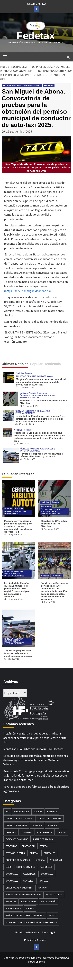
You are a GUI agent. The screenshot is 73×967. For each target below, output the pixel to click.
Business (52, 811)
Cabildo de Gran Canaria (19, 818)
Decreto (61, 832)
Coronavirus (44, 832)
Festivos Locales (15, 853)
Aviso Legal (48, 932)
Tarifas (30, 908)
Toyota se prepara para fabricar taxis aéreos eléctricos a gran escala (41, 455)
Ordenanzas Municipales (19, 887)
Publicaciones (54, 894)
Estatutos (11, 846)
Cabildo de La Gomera (49, 818)
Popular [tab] (36, 364)
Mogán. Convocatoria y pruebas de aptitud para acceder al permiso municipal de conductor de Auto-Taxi (41, 382)
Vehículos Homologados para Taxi (25, 915)
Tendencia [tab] (52, 364)
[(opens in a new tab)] (10, 398)
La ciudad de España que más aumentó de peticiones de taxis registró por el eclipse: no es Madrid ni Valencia (40, 419)
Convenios (26, 832)
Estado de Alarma (43, 839)
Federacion (28, 846)
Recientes (48, 85)
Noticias (20, 373)
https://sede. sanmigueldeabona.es (27, 291)
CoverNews (62, 957)
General (34, 853)
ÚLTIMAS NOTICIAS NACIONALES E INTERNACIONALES (37, 397)
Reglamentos (28, 901)
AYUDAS (38, 811)
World (52, 915)
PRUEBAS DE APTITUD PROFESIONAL (22, 85)
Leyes (9, 866)
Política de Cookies (35, 940)
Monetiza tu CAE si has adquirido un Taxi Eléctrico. (54, 524)
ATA (7, 811)
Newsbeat (28, 880)
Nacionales (46, 866)
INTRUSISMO (56, 859)
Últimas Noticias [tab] (15, 364)
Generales (49, 853)
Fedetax (35, 35)
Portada (28, 373)
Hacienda (40, 859)
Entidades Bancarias (17, 839)
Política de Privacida (27, 932)
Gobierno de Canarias (18, 859)
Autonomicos (21, 811)
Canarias (37, 825)
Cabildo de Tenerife (16, 825)
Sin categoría (48, 901)
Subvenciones (13, 908)
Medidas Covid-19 (25, 866)
